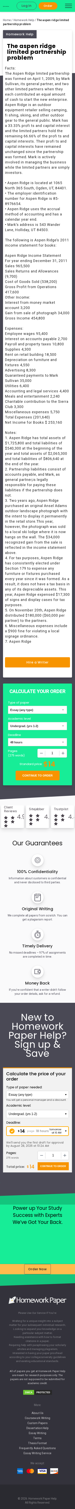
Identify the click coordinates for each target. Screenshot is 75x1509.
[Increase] (63, 753)
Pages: (11, 1153)
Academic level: (18, 1105)
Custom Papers (37, 1423)
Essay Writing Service (37, 1453)
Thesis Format (37, 1443)
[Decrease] (41, 753)
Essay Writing (37, 1433)
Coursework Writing (37, 1418)
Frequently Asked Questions (37, 1448)
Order (48, 6)
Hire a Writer (37, 662)
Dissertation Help (37, 1428)
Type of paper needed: (24, 1087)
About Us (38, 1413)
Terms (37, 1438)
